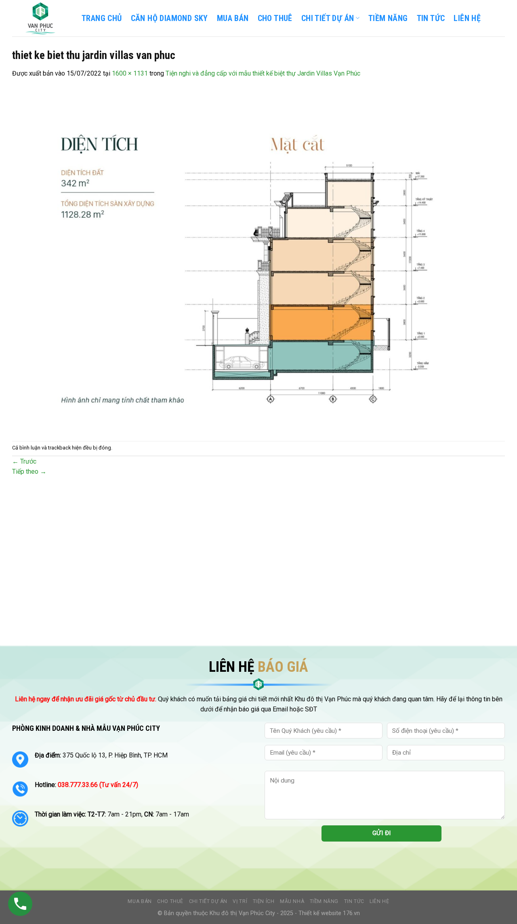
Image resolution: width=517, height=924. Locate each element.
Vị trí (240, 901)
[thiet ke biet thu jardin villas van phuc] (254, 259)
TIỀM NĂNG (388, 18)
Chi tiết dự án (208, 901)
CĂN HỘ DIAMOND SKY (169, 18)
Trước (24, 461)
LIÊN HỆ (467, 18)
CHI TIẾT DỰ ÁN (327, 18)
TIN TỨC (431, 18)
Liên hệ (379, 901)
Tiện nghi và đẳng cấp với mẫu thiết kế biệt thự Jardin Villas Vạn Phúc (263, 73)
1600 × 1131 (130, 73)
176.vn (351, 913)
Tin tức (354, 901)
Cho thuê (275, 18)
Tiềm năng (324, 901)
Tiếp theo (29, 471)
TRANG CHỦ (102, 18)
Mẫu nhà (292, 901)
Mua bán (233, 18)
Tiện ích (264, 901)
